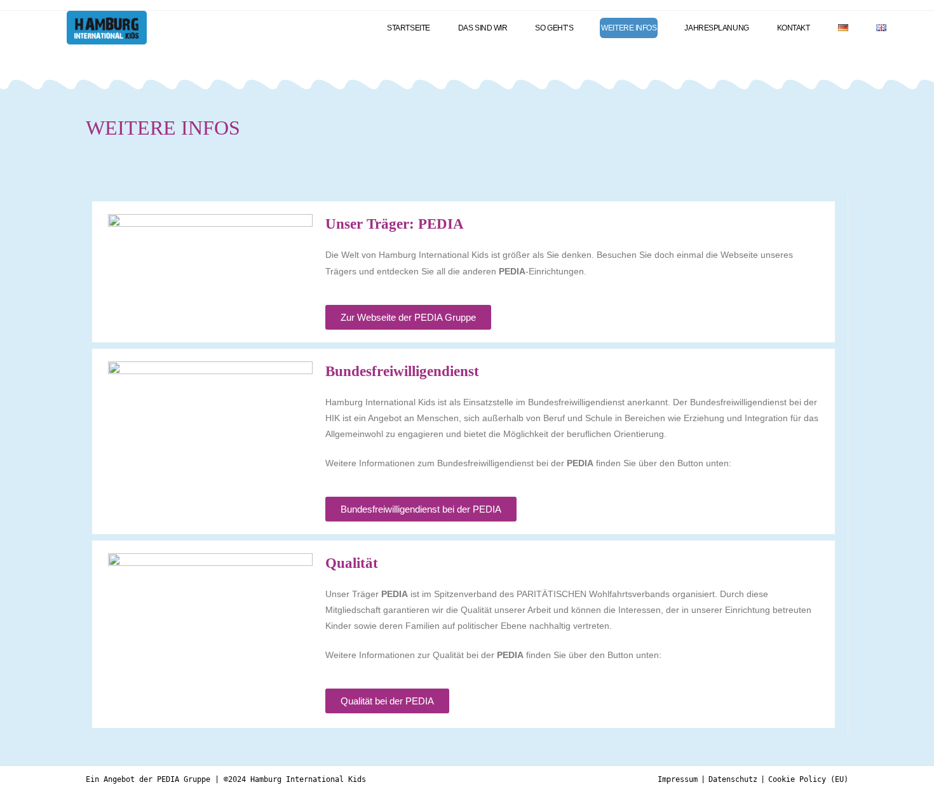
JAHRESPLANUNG (716, 28)
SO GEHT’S (554, 28)
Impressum (678, 779)
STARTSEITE (408, 28)
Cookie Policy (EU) (808, 779)
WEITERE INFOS (628, 28)
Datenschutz (732, 779)
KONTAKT (793, 28)
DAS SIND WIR (483, 28)
